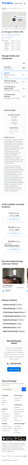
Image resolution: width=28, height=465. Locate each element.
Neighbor (4, 8)
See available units (14, 219)
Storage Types (18, 3)
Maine (15, 8)
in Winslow (13, 320)
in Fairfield (12, 304)
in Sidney (12, 323)
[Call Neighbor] (25, 3)
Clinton (20, 8)
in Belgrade (14, 331)
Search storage (14, 369)
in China (12, 327)
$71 (24, 75)
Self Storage (10, 8)
